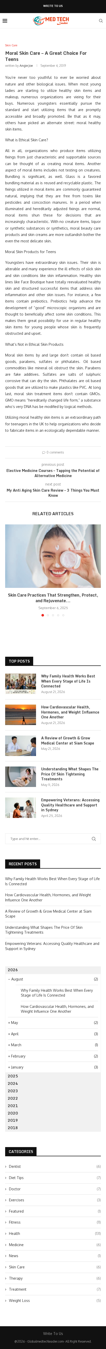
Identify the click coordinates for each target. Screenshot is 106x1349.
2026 (13, 970)
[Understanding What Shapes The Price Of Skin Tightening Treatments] (20, 777)
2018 (13, 1128)
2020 (13, 1113)
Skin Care (55, 1267)
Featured (55, 1211)
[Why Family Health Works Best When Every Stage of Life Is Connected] (20, 684)
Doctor (55, 1189)
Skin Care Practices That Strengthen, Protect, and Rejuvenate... (53, 598)
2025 (13, 1076)
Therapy (55, 1278)
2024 (13, 1083)
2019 (13, 1120)
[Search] (100, 20)
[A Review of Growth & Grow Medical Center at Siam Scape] (20, 746)
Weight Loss (55, 1300)
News (55, 1256)
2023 (13, 1091)
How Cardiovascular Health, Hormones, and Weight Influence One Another (70, 712)
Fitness (55, 1222)
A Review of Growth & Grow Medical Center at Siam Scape (67, 741)
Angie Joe (26, 66)
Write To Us (53, 6)
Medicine (55, 1245)
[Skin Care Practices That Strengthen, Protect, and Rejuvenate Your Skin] (53, 556)
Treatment (55, 1289)
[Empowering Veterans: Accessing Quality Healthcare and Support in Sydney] (20, 807)
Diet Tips (55, 1177)
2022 (13, 1098)
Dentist (55, 1166)
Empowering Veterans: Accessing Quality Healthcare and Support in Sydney (70, 805)
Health (55, 1233)
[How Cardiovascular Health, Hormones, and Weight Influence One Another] (20, 715)
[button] (9, 570)
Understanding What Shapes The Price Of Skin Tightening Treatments (70, 774)
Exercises (55, 1200)
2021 (13, 1106)
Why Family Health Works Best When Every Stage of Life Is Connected (68, 681)
